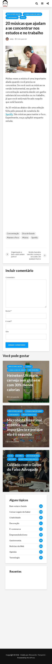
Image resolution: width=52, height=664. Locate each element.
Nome (8, 311)
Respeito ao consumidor (28, 459)
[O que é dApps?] (15, 580)
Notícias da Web (33, 456)
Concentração (13, 233)
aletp (11, 39)
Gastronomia (34, 370)
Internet (19, 456)
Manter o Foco (13, 237)
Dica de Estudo (28, 233)
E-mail (9, 321)
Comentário (10, 277)
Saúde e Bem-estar (29, 415)
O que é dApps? (29, 577)
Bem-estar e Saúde (14, 14)
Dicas (23, 17)
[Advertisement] (26, 618)
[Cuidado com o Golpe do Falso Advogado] (26, 470)
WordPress (31, 658)
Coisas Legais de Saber (32, 14)
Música (25, 237)
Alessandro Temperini (37, 655)
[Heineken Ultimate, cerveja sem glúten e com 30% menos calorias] (26, 381)
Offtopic (11, 459)
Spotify (9, 114)
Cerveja (28, 366)
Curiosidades (12, 17)
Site (7, 331)
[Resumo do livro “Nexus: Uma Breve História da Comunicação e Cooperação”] (15, 591)
